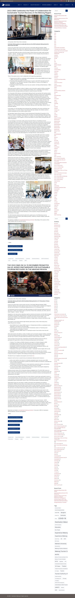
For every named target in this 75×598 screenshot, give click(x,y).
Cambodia (28, 258)
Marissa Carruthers (57, 385)
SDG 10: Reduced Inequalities (59, 158)
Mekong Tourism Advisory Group (63, 548)
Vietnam (55, 208)
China (56, 518)
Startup (55, 182)
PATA (65, 561)
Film (55, 93)
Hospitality (56, 103)
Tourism (55, 195)
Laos (55, 113)
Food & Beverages (57, 95)
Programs (56, 148)
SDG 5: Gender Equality (58, 179)
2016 (55, 33)
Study (55, 184)
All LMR (55, 58)
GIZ (61, 538)
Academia (56, 55)
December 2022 (57, 234)
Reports (55, 151)
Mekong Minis (56, 122)
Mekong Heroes (57, 121)
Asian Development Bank (59, 510)
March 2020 (56, 279)
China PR (55, 74)
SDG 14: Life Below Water (58, 166)
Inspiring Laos (56, 109)
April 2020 (56, 278)
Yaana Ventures (61, 590)
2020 (55, 39)
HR (54, 105)
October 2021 (56, 252)
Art (54, 327)
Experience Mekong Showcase (64, 536)
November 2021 (57, 250)
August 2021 (56, 255)
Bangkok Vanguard (57, 64)
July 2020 (56, 273)
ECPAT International (44, 258)
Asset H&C (57, 512)
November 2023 (57, 226)
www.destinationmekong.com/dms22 (26, 219)
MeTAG (57, 554)
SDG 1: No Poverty (57, 156)
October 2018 (56, 291)
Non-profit (56, 140)
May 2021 (56, 260)
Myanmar (56, 137)
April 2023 (56, 231)
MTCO (56, 561)
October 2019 (56, 283)
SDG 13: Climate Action (58, 165)
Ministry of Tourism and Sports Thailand (62, 557)
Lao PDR (55, 111)
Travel (55, 200)
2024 (55, 312)
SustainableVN (56, 189)
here (33, 355)
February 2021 (56, 265)
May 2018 (56, 294)
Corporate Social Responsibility (59, 79)
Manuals (55, 116)
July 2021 (56, 257)
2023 (55, 44)
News (55, 138)
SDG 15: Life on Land (58, 168)
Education (58, 527)
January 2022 (56, 249)
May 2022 (56, 242)
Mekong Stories (57, 127)
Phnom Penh (14, 260)
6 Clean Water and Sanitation (59, 47)
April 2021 (56, 262)
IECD (65, 538)
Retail (55, 422)
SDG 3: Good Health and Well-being (60, 176)
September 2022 (57, 236)
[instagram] (73, 1)
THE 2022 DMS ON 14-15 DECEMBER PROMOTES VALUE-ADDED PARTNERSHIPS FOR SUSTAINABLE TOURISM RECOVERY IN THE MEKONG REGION (28, 267)
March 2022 (56, 246)
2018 (55, 36)
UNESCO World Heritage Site (59, 582)
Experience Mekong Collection (59, 90)
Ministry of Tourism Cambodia (60, 559)
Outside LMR (56, 142)
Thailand (55, 192)
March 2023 (56, 233)
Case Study (56, 71)
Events (55, 356)
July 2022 (56, 239)
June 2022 (56, 241)
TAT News (57, 566)
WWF (26, 260)
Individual (56, 108)
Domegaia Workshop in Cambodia (60, 27)
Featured (55, 92)
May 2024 (56, 223)
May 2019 (56, 287)
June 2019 (56, 286)
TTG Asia (55, 201)
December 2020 (57, 268)
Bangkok (63, 512)
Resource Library (57, 153)
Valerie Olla (56, 205)
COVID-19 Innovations (58, 82)
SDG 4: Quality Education (58, 177)
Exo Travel (57, 530)
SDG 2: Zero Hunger (57, 174)
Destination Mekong (35, 258)
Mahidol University (60, 543)
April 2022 (56, 244)
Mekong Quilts (56, 126)
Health (55, 100)
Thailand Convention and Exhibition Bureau (62, 568)
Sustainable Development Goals (60, 187)
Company (56, 77)
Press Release (56, 414)
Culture (55, 84)
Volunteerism (56, 480)
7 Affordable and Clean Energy (59, 49)
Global (55, 97)
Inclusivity (56, 106)
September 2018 (57, 292)
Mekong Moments (57, 124)
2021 (55, 41)
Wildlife (55, 213)
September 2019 (57, 284)
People (55, 145)
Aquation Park (10, 258)
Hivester (55, 101)
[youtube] (68, 1)
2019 (55, 37)
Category (56, 72)
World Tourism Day (57, 214)
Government (56, 98)
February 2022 (56, 247)
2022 (55, 42)
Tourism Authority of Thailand (64, 573)
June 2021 (56, 258)
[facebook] (66, 1)
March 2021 (56, 263)
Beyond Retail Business (20, 258)
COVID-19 (62, 518)
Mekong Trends (57, 130)
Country (55, 80)
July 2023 (56, 228)
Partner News (56, 143)
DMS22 (55, 87)
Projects (55, 150)
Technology (56, 190)
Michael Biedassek (57, 134)
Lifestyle (55, 114)
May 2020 (56, 276)
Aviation (55, 63)
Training (55, 198)
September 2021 (57, 254)
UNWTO (57, 587)
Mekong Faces (57, 119)
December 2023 (57, 225)
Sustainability (56, 185)
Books (55, 66)
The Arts (55, 193)
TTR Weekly (57, 580)
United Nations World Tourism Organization (64, 584)
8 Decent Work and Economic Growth (61, 50)
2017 (55, 34)
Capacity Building (57, 69)
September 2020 (57, 270)
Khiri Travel (57, 541)
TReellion (20, 260)
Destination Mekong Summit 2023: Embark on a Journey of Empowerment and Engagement (60, 22)
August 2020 (56, 271)
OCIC (9, 260)
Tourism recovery (58, 576)
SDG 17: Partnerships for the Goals (60, 172)
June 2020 (56, 275)
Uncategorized (57, 203)
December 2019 (57, 281)
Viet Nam (56, 206)
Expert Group (57, 538)
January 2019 (56, 289)
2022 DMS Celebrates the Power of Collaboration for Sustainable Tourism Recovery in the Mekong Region (29, 12)
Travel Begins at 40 (58, 578)
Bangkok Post (57, 515)
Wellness (55, 211)
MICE (55, 132)
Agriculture (56, 56)
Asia (55, 61)
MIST (55, 135)
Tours (55, 197)
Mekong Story (56, 129)
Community (56, 76)
